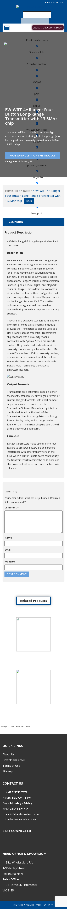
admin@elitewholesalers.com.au (22, 814)
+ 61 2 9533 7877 (54, 2)
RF (31, 161)
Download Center (14, 760)
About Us (9, 754)
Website (9, 561)
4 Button (23, 161)
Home (9, 191)
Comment (11, 507)
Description (16, 221)
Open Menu (6, 28)
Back (29, 200)
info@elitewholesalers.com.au (21, 819)
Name (8, 537)
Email (7, 549)
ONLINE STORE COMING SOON (47, 27)
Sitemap (8, 771)
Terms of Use (11, 766)
